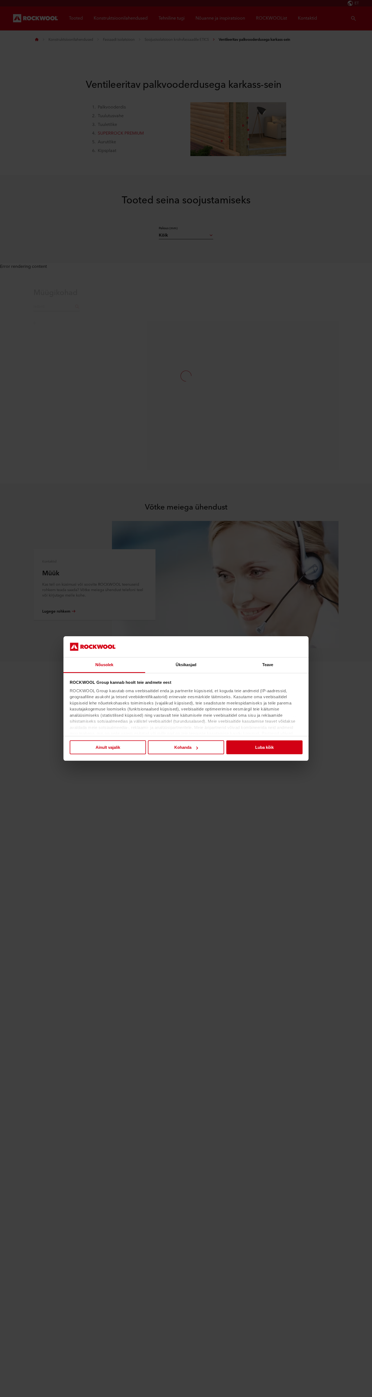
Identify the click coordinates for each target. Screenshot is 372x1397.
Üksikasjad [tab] (186, 664)
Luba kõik (264, 747)
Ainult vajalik (108, 747)
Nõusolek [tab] (104, 664)
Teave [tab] (267, 664)
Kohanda (182, 747)
